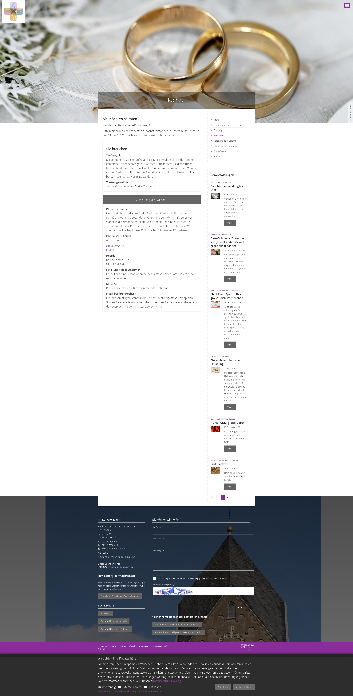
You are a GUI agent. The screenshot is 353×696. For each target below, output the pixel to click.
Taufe (216, 119)
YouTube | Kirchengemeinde (114, 620)
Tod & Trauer (220, 151)
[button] (244, 125)
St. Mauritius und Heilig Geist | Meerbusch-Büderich (178, 632)
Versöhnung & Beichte (225, 140)
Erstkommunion (222, 125)
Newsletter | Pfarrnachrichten (116, 576)
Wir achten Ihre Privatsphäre (117, 658)
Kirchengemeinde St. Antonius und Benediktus (117, 528)
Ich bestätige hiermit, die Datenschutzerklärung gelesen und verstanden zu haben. (193, 578)
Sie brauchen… (118, 148)
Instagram (105, 613)
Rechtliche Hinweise (150, 691)
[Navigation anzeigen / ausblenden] (347, 5)
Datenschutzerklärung (166, 681)
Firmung (218, 130)
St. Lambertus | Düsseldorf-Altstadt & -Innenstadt (177, 624)
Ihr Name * (158, 527)
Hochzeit (176, 100)
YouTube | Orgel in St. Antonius (115, 628)
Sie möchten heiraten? (121, 118)
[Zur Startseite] (13, 11)
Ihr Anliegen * (159, 550)
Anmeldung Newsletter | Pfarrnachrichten (120, 595)
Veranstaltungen (222, 175)
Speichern (223, 687)
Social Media (106, 605)
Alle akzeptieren (244, 687)
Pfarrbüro (189, 131)
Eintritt (217, 156)
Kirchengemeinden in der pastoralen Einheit (179, 617)
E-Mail (110, 250)
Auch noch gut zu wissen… (151, 200)
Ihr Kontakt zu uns (109, 519)
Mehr (230, 223)
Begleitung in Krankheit (226, 145)
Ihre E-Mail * (158, 538)
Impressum (104, 691)
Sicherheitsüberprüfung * (164, 584)
